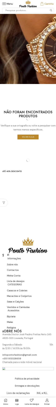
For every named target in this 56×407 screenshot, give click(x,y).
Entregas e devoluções (27, 385)
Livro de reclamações (18, 393)
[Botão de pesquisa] (51, 10)
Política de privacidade (27, 378)
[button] (12, 171)
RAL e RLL (42, 393)
